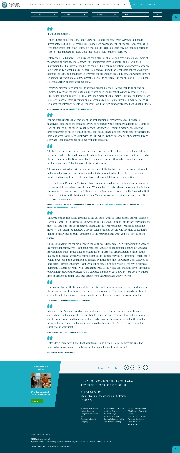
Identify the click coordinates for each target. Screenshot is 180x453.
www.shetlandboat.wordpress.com (64, 207)
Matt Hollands (43, 446)
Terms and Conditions (136, 419)
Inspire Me (77, 5)
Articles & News (102, 5)
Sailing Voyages (37, 5)
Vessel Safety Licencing (112, 422)
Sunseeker (88, 109)
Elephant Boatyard (74, 300)
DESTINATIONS (59, 5)
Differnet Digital (65, 446)
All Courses (88, 5)
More (113, 5)
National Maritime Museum (112, 204)
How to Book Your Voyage (137, 416)
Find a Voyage (138, 5)
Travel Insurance (134, 422)
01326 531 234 (150, 5)
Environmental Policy (112, 416)
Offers (48, 5)
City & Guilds (83, 332)
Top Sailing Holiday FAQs (137, 408)
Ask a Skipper (122, 5)
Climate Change (110, 414)
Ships (68, 5)
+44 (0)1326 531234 (91, 391)
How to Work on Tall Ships (114, 408)
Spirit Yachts (75, 109)
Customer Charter (111, 411)
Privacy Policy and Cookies (114, 419)
